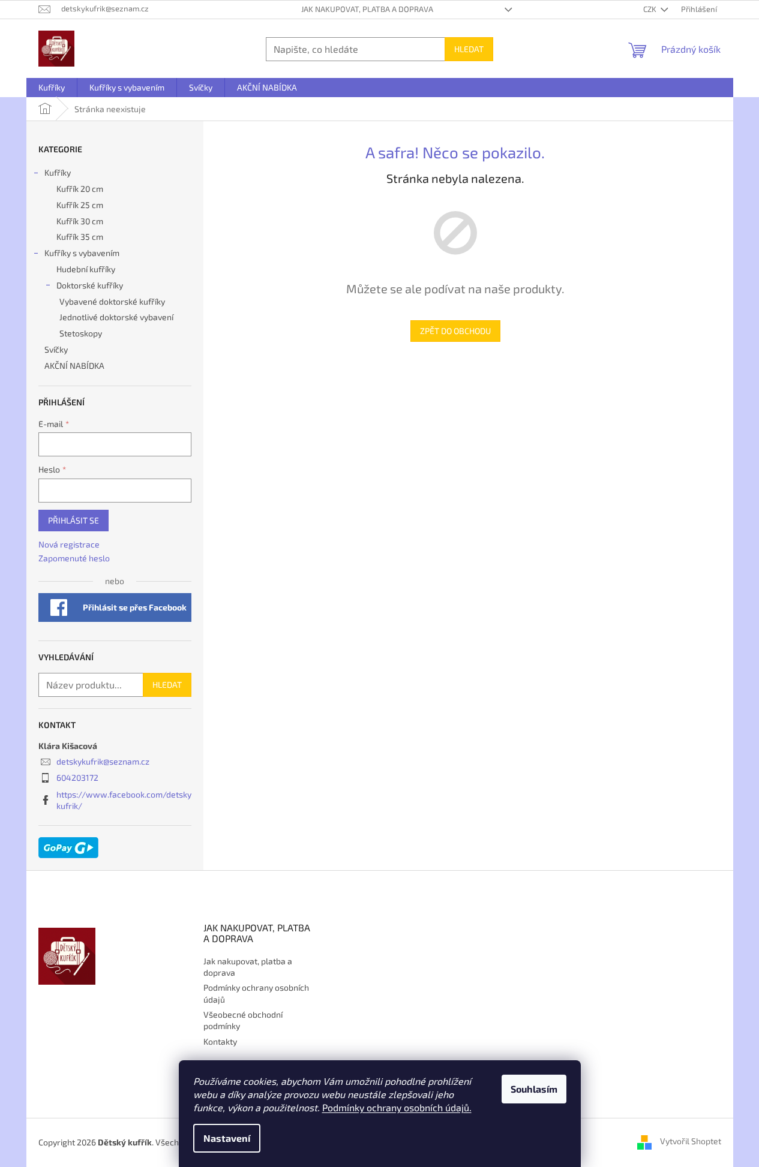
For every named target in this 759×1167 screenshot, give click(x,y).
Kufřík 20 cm (79, 189)
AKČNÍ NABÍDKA (74, 365)
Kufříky (57, 172)
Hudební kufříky (85, 269)
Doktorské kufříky (89, 285)
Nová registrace (69, 544)
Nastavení (226, 1138)
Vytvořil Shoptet (690, 1141)
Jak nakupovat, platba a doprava (367, 9)
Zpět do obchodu (455, 331)
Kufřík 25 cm (79, 205)
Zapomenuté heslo (74, 558)
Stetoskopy (80, 333)
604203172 (77, 777)
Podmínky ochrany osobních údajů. (397, 1107)
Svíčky (56, 349)
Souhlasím (534, 1088)
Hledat (469, 49)
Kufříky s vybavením (81, 253)
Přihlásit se (73, 520)
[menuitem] (51, 87)
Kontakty (220, 1041)
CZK (650, 9)
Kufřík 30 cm (79, 221)
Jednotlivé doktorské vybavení (116, 317)
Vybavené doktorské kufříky (112, 301)
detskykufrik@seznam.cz (102, 761)
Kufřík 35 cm (79, 236)
